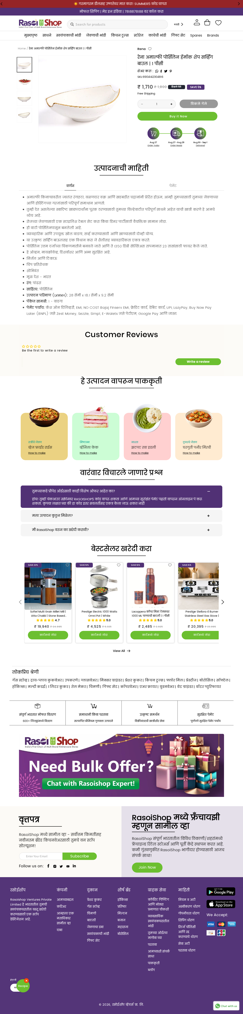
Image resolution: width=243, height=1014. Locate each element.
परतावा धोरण (186, 950)
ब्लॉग (151, 970)
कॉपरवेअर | (129, 686)
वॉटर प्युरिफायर (208, 686)
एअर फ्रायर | (149, 686)
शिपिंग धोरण (186, 920)
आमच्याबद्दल (65, 899)
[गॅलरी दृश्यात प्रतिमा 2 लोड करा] (24, 81)
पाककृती (153, 963)
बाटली (91, 920)
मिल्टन (122, 913)
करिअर (61, 906)
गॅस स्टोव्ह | (20, 680)
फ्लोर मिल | (175, 680)
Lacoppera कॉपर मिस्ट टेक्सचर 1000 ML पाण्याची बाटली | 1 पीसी (151, 614)
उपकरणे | (72, 680)
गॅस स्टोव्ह (93, 906)
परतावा (152, 944)
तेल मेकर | (79, 686)
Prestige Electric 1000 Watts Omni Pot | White (99, 614)
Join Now (147, 867)
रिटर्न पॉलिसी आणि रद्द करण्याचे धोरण (188, 932)
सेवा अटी (184, 943)
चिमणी (91, 913)
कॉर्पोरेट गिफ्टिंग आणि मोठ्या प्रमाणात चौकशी (158, 904)
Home (22, 48)
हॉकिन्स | (19, 686)
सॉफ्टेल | (223, 680)
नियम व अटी (186, 899)
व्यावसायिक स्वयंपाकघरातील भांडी (158, 921)
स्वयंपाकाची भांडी (98, 933)
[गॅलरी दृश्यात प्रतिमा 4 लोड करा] (24, 115)
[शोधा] (71, 24)
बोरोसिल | (207, 680)
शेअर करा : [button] (145, 71)
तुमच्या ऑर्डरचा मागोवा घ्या (157, 935)
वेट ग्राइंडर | (186, 686)
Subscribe (79, 856)
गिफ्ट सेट (93, 940)
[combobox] (117, 24)
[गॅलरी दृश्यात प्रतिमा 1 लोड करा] (24, 64)
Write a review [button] (198, 361)
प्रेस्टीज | (192, 680)
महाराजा (123, 927)
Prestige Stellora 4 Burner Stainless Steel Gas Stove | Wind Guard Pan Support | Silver (202, 614)
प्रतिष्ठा (122, 906)
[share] (156, 71)
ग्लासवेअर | (89, 680)
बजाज (121, 920)
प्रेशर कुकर (94, 899)
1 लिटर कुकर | (59, 686)
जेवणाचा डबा (95, 927)
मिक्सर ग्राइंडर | (112, 680)
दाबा (59, 930)
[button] (207, 22)
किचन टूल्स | (155, 680)
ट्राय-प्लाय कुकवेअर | (46, 680)
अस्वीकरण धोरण (189, 906)
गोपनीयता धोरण (189, 913)
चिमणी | (95, 686)
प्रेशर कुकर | (134, 680)
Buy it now (177, 116)
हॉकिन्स (123, 899)
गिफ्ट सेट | (110, 686)
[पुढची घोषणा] (239, 3)
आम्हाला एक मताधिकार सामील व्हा (65, 918)
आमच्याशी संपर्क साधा (159, 954)
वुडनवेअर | (168, 686)
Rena (141, 49)
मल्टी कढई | (37, 686)
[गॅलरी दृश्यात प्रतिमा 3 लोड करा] (24, 98)
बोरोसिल (123, 933)
